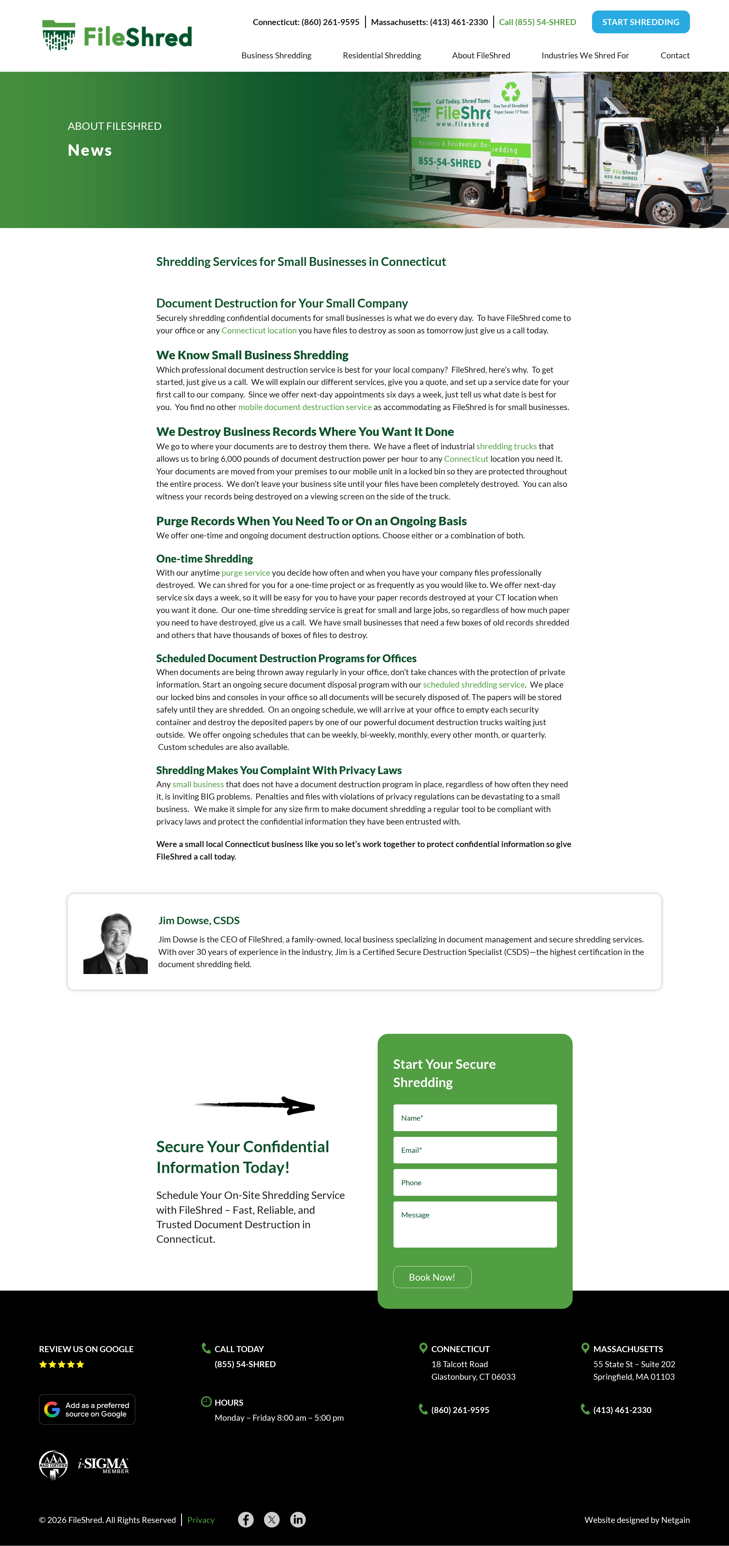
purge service (246, 572)
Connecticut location (259, 330)
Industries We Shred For (585, 55)
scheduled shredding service (474, 684)
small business (198, 784)
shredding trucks (506, 446)
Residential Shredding (382, 55)
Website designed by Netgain (637, 1520)
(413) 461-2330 (622, 1410)
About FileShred (481, 55)
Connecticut (466, 459)
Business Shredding (276, 55)
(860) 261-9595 (460, 1410)
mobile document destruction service (305, 407)
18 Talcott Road (459, 1364)
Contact (675, 55)
